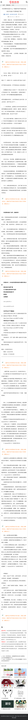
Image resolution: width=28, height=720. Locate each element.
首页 (4, 5)
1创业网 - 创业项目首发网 (11, 14)
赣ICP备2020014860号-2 (21, 716)
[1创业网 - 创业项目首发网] (0, 5)
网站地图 (14, 717)
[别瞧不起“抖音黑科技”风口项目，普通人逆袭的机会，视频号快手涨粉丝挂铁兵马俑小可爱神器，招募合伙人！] (14, 64)
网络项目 (8, 5)
